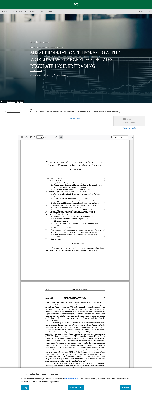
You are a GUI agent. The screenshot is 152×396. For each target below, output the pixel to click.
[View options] (22, 137)
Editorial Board (30, 11)
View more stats (129, 128)
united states (37, 75)
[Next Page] (48, 136)
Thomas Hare (36, 71)
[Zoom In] (111, 136)
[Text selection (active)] (61, 137)
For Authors (17, 11)
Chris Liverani (11, 102)
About (42, 11)
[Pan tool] (56, 137)
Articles (4, 11)
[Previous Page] (34, 136)
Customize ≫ (77, 387)
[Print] (26, 137)
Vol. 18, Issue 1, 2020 (38, 47)
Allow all (126, 387)
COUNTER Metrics (71, 378)
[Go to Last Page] (51, 136)
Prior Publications (39, 42)
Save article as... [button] (75, 119)
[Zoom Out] (109, 136)
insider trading (61, 75)
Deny (26, 387)
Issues (50, 11)
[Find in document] (132, 137)
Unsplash (20, 102)
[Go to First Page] (31, 136)
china (49, 75)
